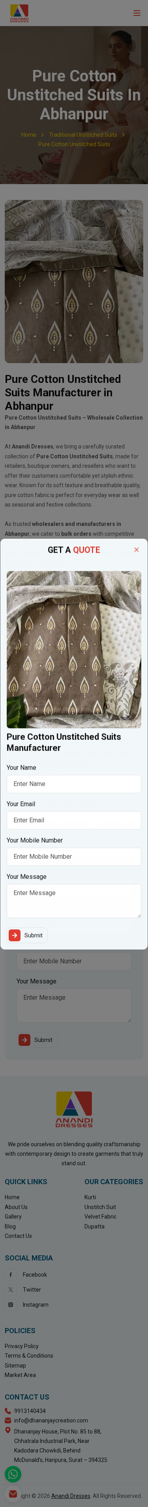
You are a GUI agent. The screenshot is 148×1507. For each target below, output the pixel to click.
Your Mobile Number (35, 846)
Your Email (21, 810)
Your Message (27, 883)
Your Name (21, 774)
